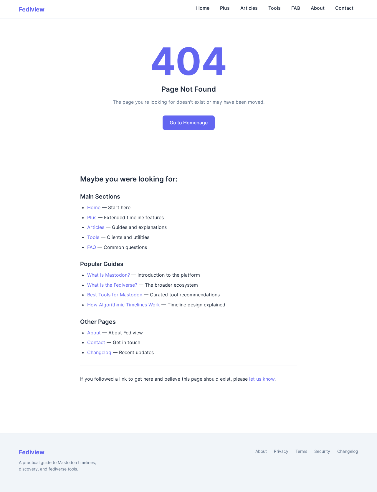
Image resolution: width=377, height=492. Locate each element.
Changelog (99, 352)
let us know (262, 379)
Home (202, 8)
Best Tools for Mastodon (114, 295)
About (318, 8)
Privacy (281, 451)
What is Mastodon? (108, 275)
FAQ (295, 8)
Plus (225, 8)
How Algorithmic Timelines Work (123, 305)
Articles (249, 8)
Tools (274, 8)
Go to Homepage (189, 123)
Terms (301, 451)
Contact (344, 8)
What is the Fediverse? (112, 285)
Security (322, 451)
